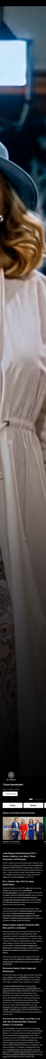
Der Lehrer (24, 975)
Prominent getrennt (12, 1054)
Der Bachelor (23, 1035)
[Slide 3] (35, 799)
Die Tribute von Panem (19, 1007)
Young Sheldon (21, 977)
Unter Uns (6, 991)
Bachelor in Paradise (27, 1054)
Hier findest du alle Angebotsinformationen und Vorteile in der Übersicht (23, 961)
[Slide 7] (42, 799)
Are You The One (26, 1049)
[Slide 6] (41, 799)
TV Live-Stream (14, 865)
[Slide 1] (31, 799)
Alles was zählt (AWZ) (29, 988)
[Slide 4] (37, 799)
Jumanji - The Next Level (12, 1009)
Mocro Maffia (7, 977)
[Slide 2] (33, 799)
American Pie (33, 1007)
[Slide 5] (39, 799)
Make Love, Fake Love (17, 1042)
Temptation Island (12, 1049)
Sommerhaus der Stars (22, 1052)
